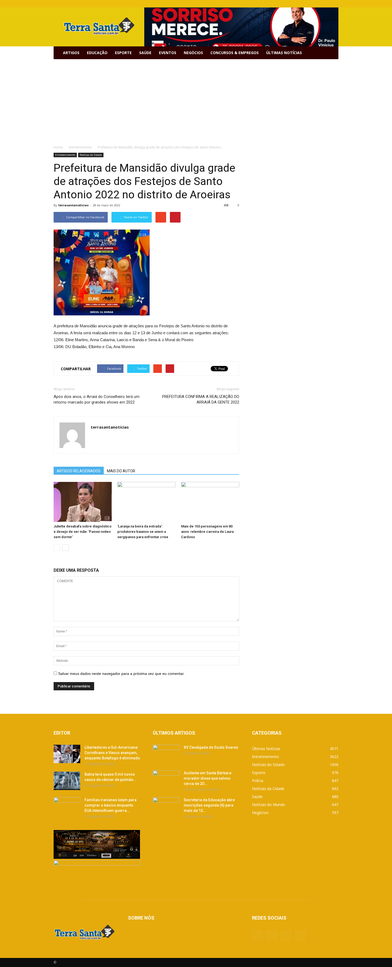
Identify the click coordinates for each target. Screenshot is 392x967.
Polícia (257, 780)
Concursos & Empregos (234, 52)
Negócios (193, 52)
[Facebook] (308, 3)
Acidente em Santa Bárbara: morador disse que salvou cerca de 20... (208, 778)
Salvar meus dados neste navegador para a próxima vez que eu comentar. (121, 673)
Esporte (123, 52)
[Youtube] (334, 3)
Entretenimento (65, 155)
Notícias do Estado (91, 155)
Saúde (145, 52)
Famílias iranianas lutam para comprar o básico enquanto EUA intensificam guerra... (111, 805)
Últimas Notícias (284, 52)
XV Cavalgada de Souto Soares (211, 747)
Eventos (167, 52)
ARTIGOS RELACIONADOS (79, 471)
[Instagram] (326, 3)
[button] (332, 52)
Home (58, 147)
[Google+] (317, 3)
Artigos (71, 52)
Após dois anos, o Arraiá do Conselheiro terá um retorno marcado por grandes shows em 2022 (96, 399)
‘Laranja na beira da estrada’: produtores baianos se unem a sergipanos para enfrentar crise (142, 531)
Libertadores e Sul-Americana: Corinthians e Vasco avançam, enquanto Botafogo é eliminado (112, 752)
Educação (97, 52)
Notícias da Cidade (268, 788)
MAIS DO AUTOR (121, 471)
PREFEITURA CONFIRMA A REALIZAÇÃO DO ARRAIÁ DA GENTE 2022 (200, 399)
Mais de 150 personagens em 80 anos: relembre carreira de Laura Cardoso (207, 531)
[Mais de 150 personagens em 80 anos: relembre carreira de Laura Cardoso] (210, 502)
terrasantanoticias (73, 205)
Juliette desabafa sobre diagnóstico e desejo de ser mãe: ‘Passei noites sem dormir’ (82, 531)
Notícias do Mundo (268, 804)
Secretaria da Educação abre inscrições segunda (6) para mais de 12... (209, 805)
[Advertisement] (196, 99)
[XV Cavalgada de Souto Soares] (166, 754)
